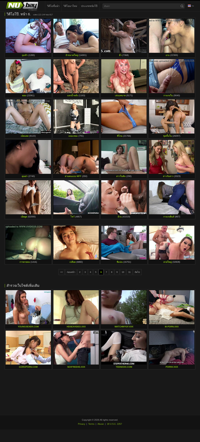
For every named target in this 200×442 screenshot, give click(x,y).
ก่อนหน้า (71, 272)
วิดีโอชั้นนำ (53, 6)
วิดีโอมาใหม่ (70, 6)
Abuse (101, 424)
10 (123, 272)
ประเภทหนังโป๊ (89, 6)
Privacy (81, 424)
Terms (91, 424)
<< (61, 272)
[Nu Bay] (22, 6)
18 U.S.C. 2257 (114, 424)
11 (129, 272)
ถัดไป (137, 272)
